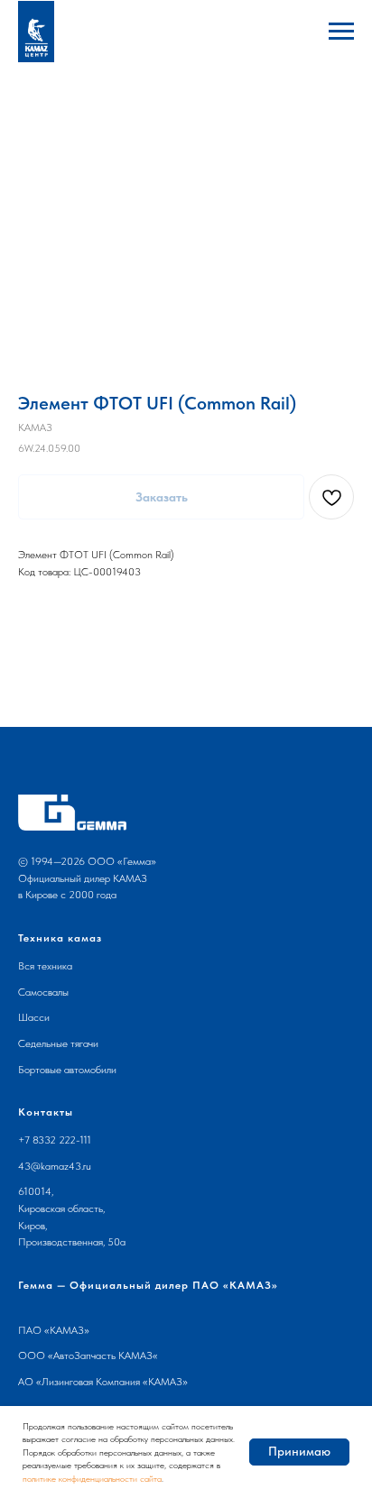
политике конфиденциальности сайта (92, 1478)
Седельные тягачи (58, 1043)
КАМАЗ (67, 1330)
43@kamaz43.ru (54, 1166)
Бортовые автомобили (67, 1069)
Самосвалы (43, 992)
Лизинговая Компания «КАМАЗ (112, 1381)
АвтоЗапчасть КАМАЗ (103, 1355)
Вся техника (45, 966)
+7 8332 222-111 (54, 1140)
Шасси (34, 1017)
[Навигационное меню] (341, 32)
